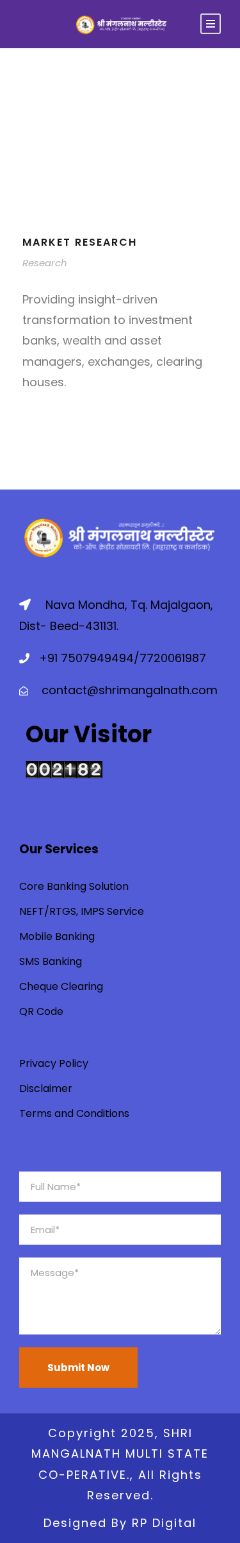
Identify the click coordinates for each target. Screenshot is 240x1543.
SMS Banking (50, 961)
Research (44, 262)
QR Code (41, 1011)
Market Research (79, 242)
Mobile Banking (57, 936)
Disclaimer (45, 1088)
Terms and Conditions (74, 1113)
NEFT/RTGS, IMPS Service (81, 911)
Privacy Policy (53, 1063)
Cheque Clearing (61, 986)
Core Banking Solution (74, 886)
